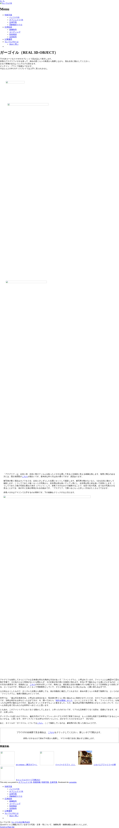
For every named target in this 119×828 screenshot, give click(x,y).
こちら (25, 476)
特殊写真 (8, 15)
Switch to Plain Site (7, 827)
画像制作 (13, 30)
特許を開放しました (64, 700)
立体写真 (13, 22)
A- (4, 1)
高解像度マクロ (15, 25)
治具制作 (13, 37)
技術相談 (13, 34)
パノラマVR (14, 17)
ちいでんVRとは (11, 42)
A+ (1, 1)
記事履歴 (8, 39)
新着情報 (37, 782)
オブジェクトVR (16, 20)
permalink (72, 782)
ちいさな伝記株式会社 (20, 822)
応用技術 (8, 27)
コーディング (14, 32)
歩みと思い (14, 44)
